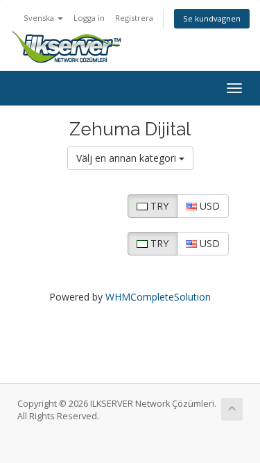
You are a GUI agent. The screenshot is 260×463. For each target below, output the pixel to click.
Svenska (40, 17)
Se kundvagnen (212, 18)
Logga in (89, 17)
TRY (158, 205)
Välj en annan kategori (127, 158)
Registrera (134, 17)
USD (208, 205)
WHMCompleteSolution (158, 296)
